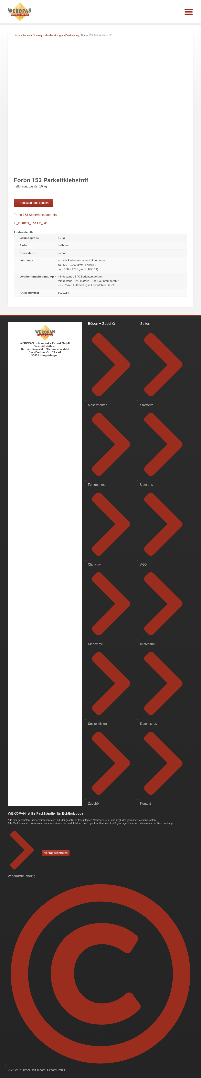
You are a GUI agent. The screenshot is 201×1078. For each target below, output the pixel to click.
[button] (188, 11)
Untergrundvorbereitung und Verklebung (56, 35)
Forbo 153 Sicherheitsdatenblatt (36, 215)
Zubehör (27, 35)
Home (17, 35)
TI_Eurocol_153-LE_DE (30, 223)
